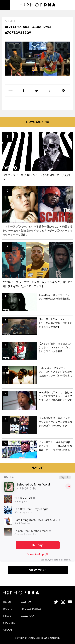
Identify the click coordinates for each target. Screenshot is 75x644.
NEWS (7, 616)
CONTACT (27, 602)
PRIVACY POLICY (31, 609)
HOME (7, 602)
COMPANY (28, 616)
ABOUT (7, 630)
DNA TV (7, 609)
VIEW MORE (37, 570)
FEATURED (9, 623)
